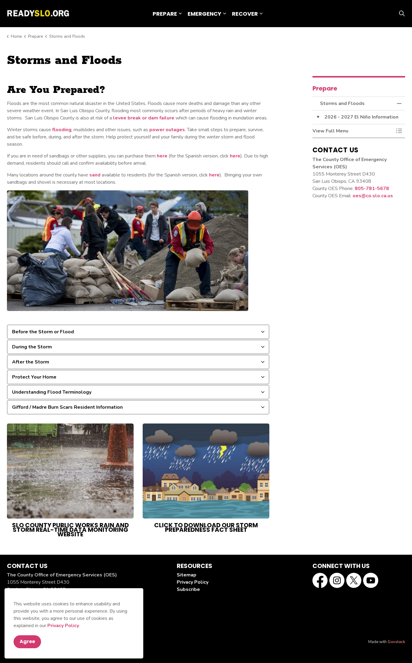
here (162, 156)
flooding (61, 129)
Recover (245, 13)
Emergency (204, 13)
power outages (167, 129)
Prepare (165, 13)
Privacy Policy (63, 625)
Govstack (396, 642)
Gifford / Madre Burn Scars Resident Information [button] (67, 407)
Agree (27, 641)
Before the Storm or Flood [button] (43, 331)
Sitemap (186, 575)
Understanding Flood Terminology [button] (51, 392)
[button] (352, 131)
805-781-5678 (372, 188)
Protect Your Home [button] (34, 377)
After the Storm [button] (30, 362)
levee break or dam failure (143, 118)
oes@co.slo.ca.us (373, 195)
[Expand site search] (401, 13)
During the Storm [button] (32, 347)
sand (94, 175)
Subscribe (188, 589)
